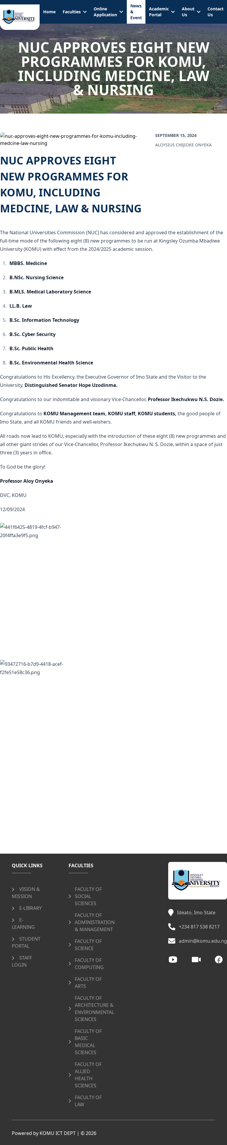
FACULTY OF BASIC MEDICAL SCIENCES (88, 1042)
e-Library (30, 908)
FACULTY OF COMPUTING (89, 963)
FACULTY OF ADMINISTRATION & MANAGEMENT (95, 922)
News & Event (136, 11)
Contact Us (215, 11)
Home (49, 11)
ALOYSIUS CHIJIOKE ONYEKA (183, 145)
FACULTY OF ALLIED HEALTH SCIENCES (88, 1075)
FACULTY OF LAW (88, 1101)
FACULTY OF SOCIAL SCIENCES (88, 896)
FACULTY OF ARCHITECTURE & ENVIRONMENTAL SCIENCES (94, 1009)
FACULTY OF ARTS (88, 982)
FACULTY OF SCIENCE (88, 945)
